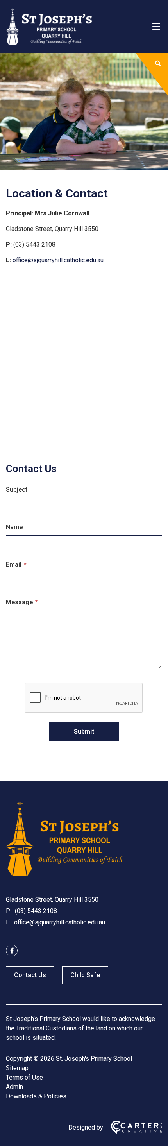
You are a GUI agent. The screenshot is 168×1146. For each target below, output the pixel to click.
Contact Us (30, 975)
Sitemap (17, 1068)
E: (8, 922)
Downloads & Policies (36, 1096)
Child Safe (85, 975)
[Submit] (158, 63)
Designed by (85, 1127)
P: (8, 911)
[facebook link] (12, 950)
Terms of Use (24, 1077)
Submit (84, 731)
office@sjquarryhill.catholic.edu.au (58, 260)
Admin (14, 1086)
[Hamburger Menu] (156, 26)
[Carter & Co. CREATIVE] (132, 1127)
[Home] (64, 874)
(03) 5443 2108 (35, 911)
